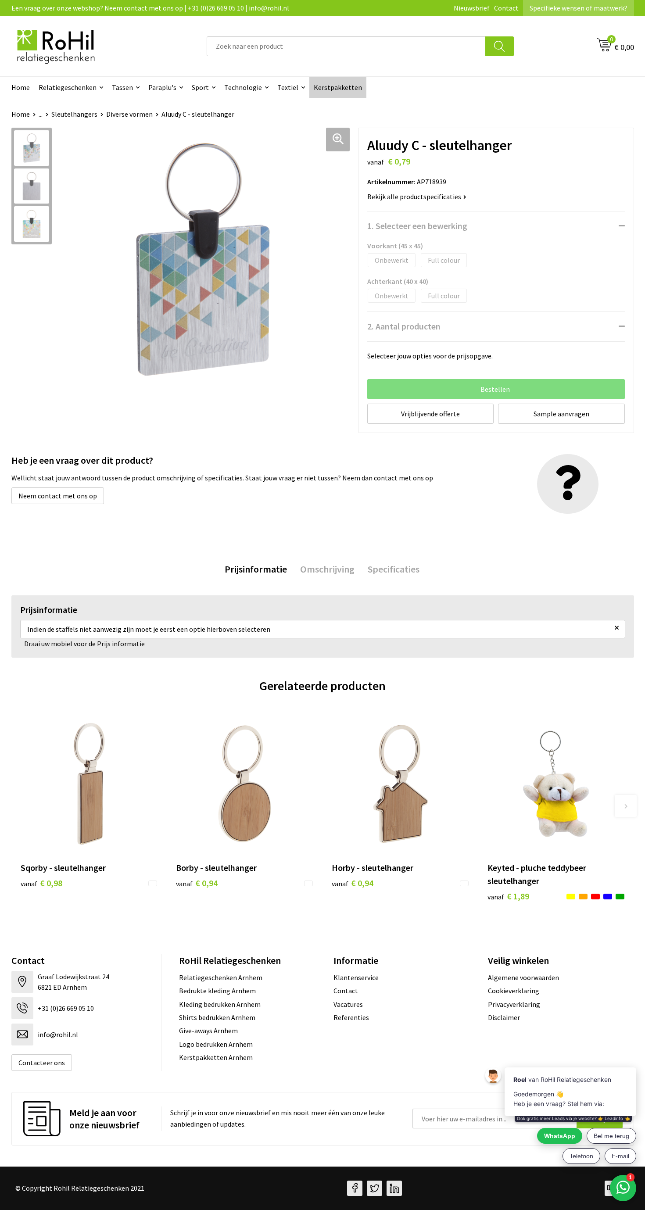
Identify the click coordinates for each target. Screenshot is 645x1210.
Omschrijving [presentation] (327, 569)
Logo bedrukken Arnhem (216, 1044)
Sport (200, 87)
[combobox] (346, 46)
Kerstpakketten (338, 87)
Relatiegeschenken (68, 87)
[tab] (256, 569)
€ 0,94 (197, 882)
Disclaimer (504, 1017)
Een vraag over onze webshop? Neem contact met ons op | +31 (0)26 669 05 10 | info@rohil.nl (150, 8)
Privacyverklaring (514, 1004)
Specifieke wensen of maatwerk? (578, 8)
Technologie (243, 87)
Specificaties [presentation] (393, 569)
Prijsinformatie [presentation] (256, 569)
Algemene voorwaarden (523, 977)
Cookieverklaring (513, 990)
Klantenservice (356, 977)
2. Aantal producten (404, 326)
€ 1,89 (508, 896)
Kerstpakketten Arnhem (216, 1057)
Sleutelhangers (74, 114)
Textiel (287, 87)
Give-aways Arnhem (208, 1030)
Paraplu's (162, 87)
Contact (506, 8)
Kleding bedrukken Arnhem (220, 1004)
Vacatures (348, 1004)
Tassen (122, 87)
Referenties (351, 1017)
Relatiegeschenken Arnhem (220, 977)
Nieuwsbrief (472, 8)
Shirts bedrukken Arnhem (217, 1017)
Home (20, 87)
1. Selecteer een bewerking (417, 225)
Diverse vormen (129, 114)
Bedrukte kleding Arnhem (217, 990)
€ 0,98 (41, 882)
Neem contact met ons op (57, 495)
